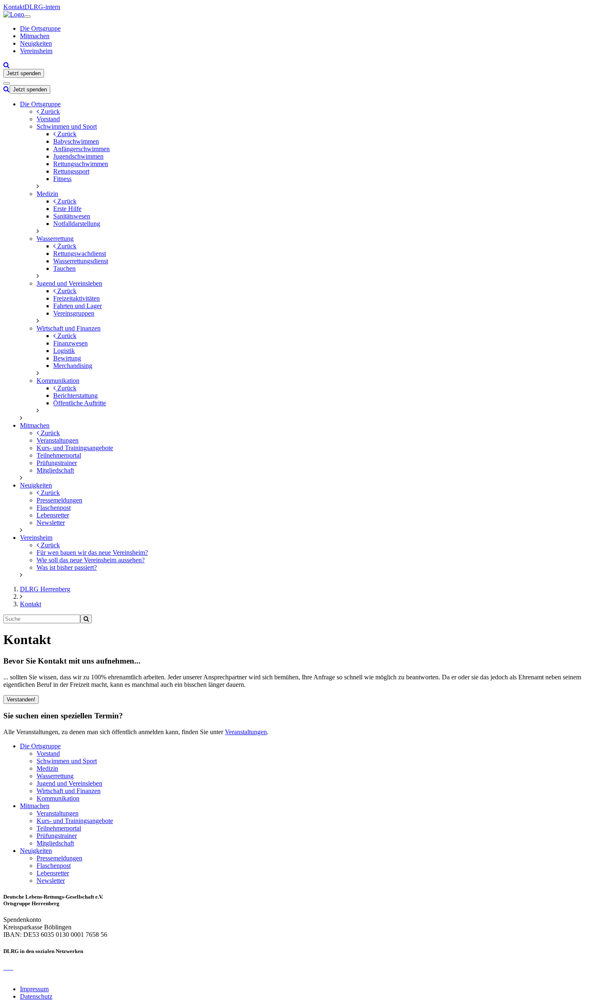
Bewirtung (67, 358)
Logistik (64, 350)
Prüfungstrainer (57, 462)
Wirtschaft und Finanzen (69, 328)
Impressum (34, 988)
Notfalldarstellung (76, 223)
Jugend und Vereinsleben (69, 283)
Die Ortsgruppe (40, 28)
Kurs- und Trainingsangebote (75, 447)
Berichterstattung (75, 395)
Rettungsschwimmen (80, 163)
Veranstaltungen (58, 440)
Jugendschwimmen (78, 156)
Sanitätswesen (71, 216)
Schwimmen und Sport (67, 126)
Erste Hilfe (67, 208)
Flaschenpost (54, 507)
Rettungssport (71, 171)
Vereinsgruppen (73, 313)
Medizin (47, 193)
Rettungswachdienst (79, 253)
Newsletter (51, 522)
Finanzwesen (70, 343)
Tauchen (64, 268)
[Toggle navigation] (27, 16)
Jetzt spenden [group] (24, 73)
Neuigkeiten (36, 43)
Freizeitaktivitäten (76, 298)
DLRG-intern (42, 6)
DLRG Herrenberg (45, 589)
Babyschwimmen (76, 141)
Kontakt (14, 6)
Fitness (62, 178)
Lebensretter (53, 515)
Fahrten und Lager (77, 305)
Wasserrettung (55, 238)
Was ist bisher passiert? (67, 567)
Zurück (49, 111)
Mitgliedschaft (55, 470)
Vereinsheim (36, 50)
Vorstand (48, 119)
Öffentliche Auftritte (79, 403)
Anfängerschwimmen (81, 148)
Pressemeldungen (59, 500)
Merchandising (72, 365)
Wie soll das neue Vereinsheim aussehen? (91, 560)
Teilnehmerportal (59, 455)
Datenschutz (36, 996)
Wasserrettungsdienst (80, 261)
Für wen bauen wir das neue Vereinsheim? (92, 552)
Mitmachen (34, 35)
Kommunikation (58, 380)
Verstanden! (21, 699)
